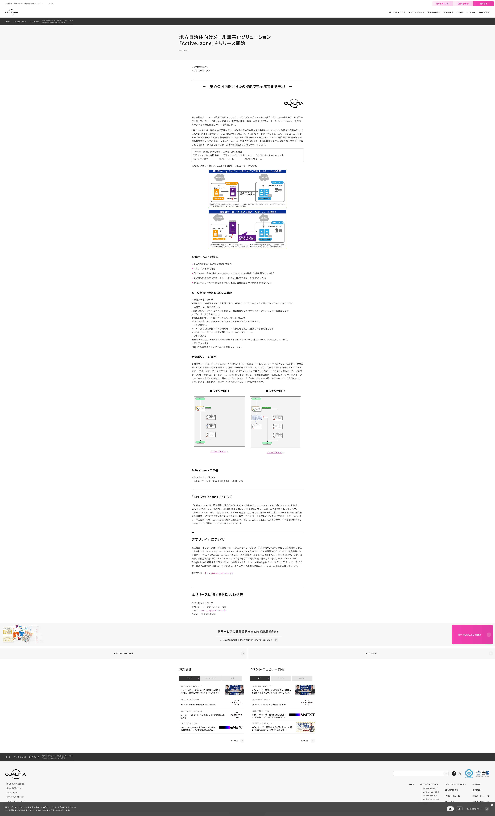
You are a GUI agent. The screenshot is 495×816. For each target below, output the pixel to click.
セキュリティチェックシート (16, 801)
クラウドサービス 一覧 (429, 784)
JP (49, 3)
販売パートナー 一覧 (480, 796)
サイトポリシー (12, 792)
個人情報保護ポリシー (15, 788)
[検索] (445, 773)
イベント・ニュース (19, 21)
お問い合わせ (462, 3)
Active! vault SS (430, 792)
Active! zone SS (430, 799)
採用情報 (476, 790)
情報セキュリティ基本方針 (16, 784)
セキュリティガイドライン (15, 797)
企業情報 (476, 784)
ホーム (8, 21)
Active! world (429, 795)
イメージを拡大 (218, 451)
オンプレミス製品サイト (454, 784)
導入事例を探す (451, 790)
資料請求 (484, 3)
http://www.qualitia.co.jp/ (219, 572)
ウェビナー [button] (302, 678)
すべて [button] (189, 678)
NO (459, 808)
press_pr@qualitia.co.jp (213, 610)
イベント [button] (281, 678)
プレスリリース (34, 21)
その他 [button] (231, 678)
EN (52, 3)
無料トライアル (442, 3)
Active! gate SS (429, 788)
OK (450, 808)
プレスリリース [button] (210, 678)
